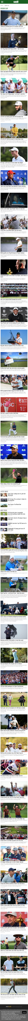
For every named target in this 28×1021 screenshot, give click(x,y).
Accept (24, 1012)
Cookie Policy (8, 1019)
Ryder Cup (7, 5)
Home (2, 5)
